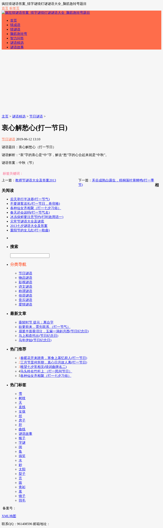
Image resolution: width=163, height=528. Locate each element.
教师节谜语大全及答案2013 (35, 180)
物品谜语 (25, 277)
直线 (22, 407)
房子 (22, 420)
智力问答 (17, 38)
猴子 (22, 438)
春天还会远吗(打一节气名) (30, 212)
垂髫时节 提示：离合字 (36, 322)
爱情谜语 (25, 304)
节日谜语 (36, 116)
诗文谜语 (25, 286)
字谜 (22, 442)
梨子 (22, 473)
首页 (5, 8)
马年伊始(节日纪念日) (35, 340)
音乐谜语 (25, 300)
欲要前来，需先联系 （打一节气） (44, 327)
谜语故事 (17, 47)
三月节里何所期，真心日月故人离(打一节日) (53, 362)
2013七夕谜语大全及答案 (29, 226)
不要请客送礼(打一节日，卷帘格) (35, 203)
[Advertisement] (81, 82)
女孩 (22, 411)
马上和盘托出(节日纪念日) (38, 335)
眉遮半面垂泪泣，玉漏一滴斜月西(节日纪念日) (54, 331)
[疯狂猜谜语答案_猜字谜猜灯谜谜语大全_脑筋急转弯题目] (46, 12)
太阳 (22, 469)
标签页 (14, 8)
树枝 (22, 398)
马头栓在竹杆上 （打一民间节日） (46, 371)
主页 (5, 116)
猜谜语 (15, 29)
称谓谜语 (25, 291)
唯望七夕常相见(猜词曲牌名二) (43, 367)
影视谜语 (25, 282)
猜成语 (15, 25)
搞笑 (22, 456)
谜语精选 (17, 42)
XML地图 (9, 516)
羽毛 (22, 500)
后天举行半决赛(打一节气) (30, 199)
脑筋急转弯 (18, 34)
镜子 (22, 496)
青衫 (22, 487)
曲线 (22, 429)
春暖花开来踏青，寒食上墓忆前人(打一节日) (53, 358)
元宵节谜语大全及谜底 (27, 221)
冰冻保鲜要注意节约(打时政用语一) (36, 217)
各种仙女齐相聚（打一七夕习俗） (35, 208)
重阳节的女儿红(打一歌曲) (30, 230)
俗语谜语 (25, 295)
